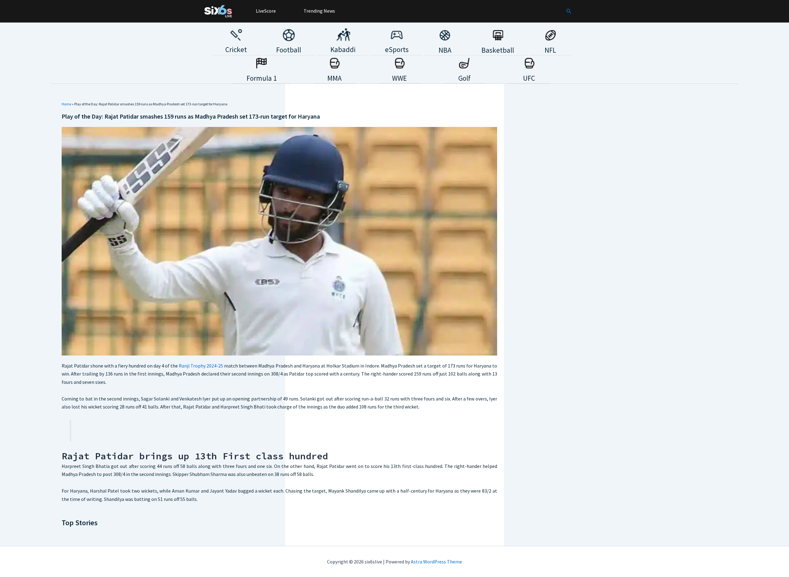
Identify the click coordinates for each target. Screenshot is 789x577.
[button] (569, 11)
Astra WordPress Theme (436, 562)
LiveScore (265, 11)
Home (66, 104)
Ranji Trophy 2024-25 (201, 366)
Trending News (319, 11)
